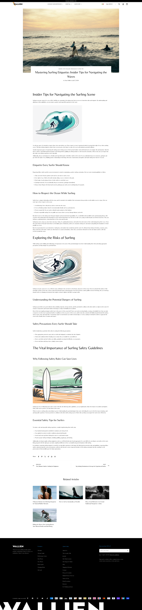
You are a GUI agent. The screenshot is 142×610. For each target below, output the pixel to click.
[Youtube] (42, 598)
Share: (34, 456)
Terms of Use (66, 578)
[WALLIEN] (18, 4)
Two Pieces (40, 561)
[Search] (119, 4)
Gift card (40, 570)
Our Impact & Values (67, 561)
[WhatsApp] (52, 456)
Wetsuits (40, 550)
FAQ (64, 564)
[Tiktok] (47, 598)
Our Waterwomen (67, 559)
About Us (65, 550)
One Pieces (40, 559)
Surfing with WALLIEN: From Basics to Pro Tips (71, 68)
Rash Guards (40, 564)
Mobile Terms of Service (68, 575)
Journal (64, 556)
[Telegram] (48, 456)
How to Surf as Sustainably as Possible (69, 501)
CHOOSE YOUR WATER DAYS (55, 4)
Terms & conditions (114, 554)
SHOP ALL (68, 4)
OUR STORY (77, 4)
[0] (127, 4)
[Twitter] (45, 456)
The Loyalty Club (67, 553)
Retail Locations (66, 581)
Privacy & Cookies (67, 573)
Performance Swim (42, 556)
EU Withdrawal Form (68, 586)
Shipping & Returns (67, 567)
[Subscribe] (127, 550)
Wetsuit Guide (41, 553)
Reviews (65, 584)
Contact (64, 570)
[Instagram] (37, 598)
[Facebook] (39, 456)
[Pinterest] (42, 456)
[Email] (55, 456)
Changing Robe (41, 567)
